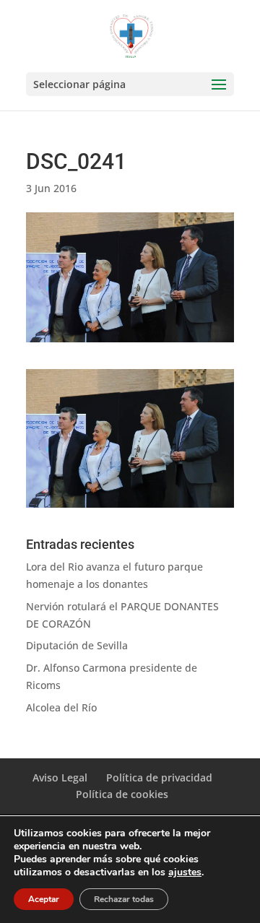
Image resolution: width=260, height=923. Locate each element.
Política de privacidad (159, 777)
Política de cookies (122, 794)
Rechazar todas (124, 899)
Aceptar (43, 899)
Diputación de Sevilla (77, 645)
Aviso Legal (59, 777)
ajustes (185, 872)
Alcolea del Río (61, 707)
